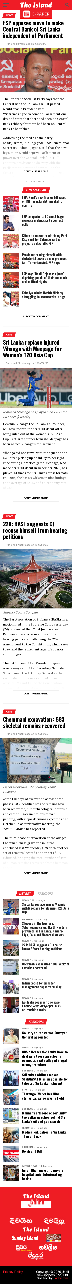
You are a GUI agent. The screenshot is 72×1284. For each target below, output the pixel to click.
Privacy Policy (13, 1272)
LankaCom (60, 1278)
